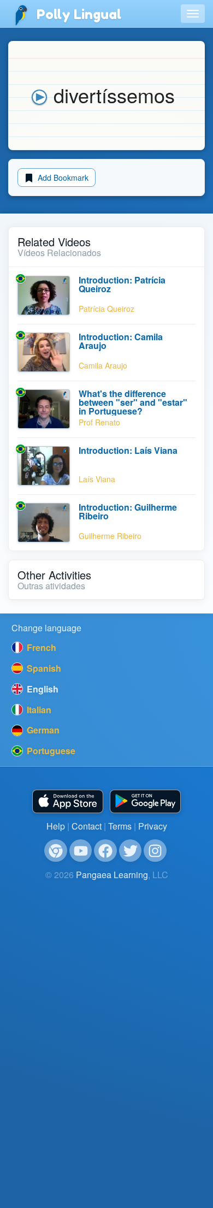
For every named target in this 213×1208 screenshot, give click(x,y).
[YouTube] (80, 850)
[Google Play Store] (145, 801)
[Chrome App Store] (55, 850)
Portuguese (50, 750)
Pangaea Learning (112, 874)
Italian (38, 709)
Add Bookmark (62, 177)
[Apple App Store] (67, 801)
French (40, 647)
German (42, 730)
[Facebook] (105, 850)
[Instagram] (155, 850)
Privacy (152, 826)
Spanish (43, 668)
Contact (87, 826)
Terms (120, 826)
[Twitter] (130, 850)
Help (55, 826)
